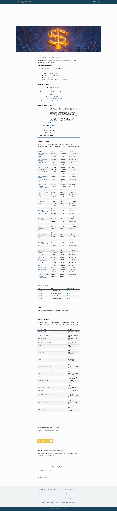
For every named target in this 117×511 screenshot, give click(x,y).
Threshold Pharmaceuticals (42, 277)
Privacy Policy (65, 489)
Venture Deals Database (25, 6)
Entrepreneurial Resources (58, 494)
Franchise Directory (44, 494)
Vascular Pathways (43, 167)
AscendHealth (42, 250)
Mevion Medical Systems (42, 154)
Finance (17, 6)
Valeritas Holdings (43, 182)
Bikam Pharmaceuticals (42, 237)
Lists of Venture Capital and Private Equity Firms (50, 467)
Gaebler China (71, 502)
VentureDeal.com (61, 453)
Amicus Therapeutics (44, 255)
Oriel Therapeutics (43, 216)
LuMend (40, 265)
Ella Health (41, 165)
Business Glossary (42, 477)
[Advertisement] (58, 16)
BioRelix (40, 196)
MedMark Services (43, 171)
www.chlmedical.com (56, 98)
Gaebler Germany (61, 502)
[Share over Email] (51, 441)
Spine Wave (41, 248)
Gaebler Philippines (68, 498)
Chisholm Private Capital (44, 430)
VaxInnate (41, 205)
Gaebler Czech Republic (48, 502)
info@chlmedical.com (56, 100)
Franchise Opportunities (44, 470)
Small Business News (72, 494)
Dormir (40, 203)
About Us (49, 489)
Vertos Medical (42, 162)
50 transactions (54, 75)
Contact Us (73, 489)
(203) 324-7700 (54, 96)
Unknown (53, 77)
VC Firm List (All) (48, 6)
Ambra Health (42, 169)
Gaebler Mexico (57, 498)
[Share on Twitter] (43, 441)
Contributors (40, 474)
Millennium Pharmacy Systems (43, 187)
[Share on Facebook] (39, 441)
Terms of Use (56, 489)
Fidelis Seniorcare (43, 157)
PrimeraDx (41, 201)
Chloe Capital (55, 430)
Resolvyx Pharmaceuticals (42, 219)
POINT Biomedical (43, 232)
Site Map (43, 489)
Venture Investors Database (38, 6)
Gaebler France (48, 498)
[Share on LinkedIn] (47, 441)
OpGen (40, 174)
